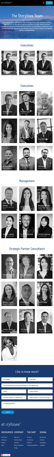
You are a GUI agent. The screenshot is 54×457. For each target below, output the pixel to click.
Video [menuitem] (3, 442)
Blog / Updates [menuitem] (18, 445)
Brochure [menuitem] (4, 437)
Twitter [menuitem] (42, 440)
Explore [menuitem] (29, 442)
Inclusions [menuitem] (30, 440)
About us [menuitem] (17, 437)
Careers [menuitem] (16, 442)
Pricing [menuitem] (29, 437)
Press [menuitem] (16, 448)
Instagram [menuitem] (43, 442)
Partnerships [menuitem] (18, 440)
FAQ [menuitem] (2, 445)
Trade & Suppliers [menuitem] (32, 445)
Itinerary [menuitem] (4, 440)
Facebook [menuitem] (43, 437)
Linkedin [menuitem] (42, 445)
